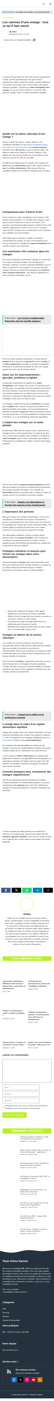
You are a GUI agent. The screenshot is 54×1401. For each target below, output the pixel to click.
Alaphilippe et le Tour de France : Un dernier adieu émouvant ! (33, 1191)
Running (6, 1313)
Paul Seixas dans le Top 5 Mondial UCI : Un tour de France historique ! (35, 1164)
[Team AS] (12, 3)
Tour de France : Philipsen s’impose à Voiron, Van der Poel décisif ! (34, 1230)
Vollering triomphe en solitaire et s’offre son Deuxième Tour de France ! (34, 1138)
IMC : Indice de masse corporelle (16, 1332)
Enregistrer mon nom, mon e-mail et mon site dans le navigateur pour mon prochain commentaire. (26, 1107)
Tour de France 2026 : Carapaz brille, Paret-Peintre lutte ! (33, 1217)
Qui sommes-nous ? (11, 1350)
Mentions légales (36, 1395)
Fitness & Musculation (11, 1320)
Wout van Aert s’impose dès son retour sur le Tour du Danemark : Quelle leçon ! (35, 1151)
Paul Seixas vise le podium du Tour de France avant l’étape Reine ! (34, 1204)
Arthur (14, 32)
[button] (43, 3)
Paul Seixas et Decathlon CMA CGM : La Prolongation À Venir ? (35, 1177)
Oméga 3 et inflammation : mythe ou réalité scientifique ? (14, 1013)
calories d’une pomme (30, 228)
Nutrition (12, 12)
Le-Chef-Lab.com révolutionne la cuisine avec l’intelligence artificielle (39, 983)
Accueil (5, 12)
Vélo (4, 1309)
